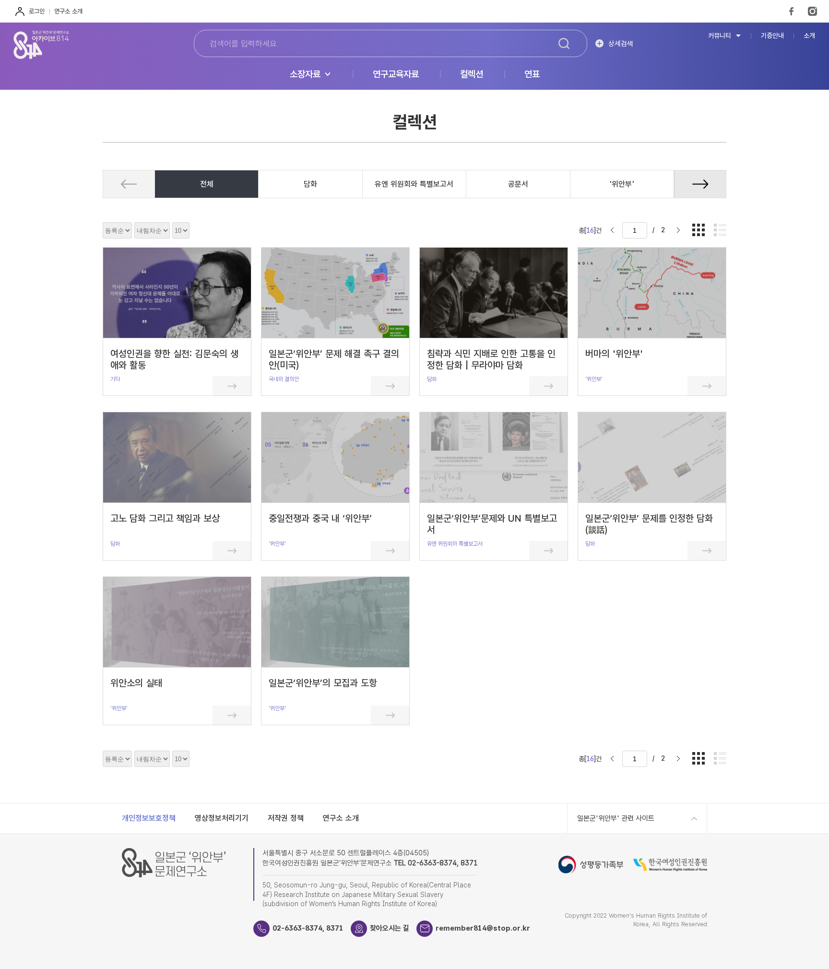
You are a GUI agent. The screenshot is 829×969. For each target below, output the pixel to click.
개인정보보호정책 (149, 818)
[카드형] (698, 231)
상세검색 (620, 43)
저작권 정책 (286, 818)
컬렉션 (471, 75)
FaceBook (791, 11)
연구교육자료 (396, 75)
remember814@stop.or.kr (483, 928)
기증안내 (772, 35)
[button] (700, 184)
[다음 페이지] (678, 230)
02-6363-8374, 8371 (307, 928)
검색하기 (564, 43)
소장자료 (305, 75)
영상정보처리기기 (222, 818)
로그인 (37, 11)
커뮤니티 (719, 35)
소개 (809, 35)
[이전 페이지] (612, 230)
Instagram (812, 11)
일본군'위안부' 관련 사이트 (615, 818)
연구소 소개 (68, 11)
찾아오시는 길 (389, 928)
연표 (532, 75)
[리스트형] (720, 231)
